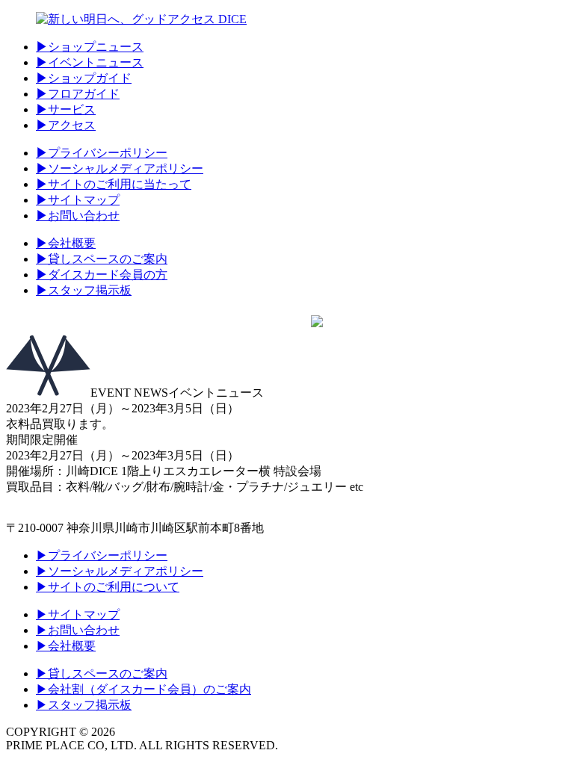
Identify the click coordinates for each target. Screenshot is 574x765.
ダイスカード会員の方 (101, 274)
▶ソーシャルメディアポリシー (119, 571)
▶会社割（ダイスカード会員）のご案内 (143, 689)
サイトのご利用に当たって (113, 184)
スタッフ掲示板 (84, 290)
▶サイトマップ (78, 614)
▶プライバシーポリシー (101, 555)
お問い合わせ (78, 215)
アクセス (66, 125)
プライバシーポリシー (101, 152)
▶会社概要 (66, 645)
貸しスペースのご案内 (101, 259)
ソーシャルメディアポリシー (119, 168)
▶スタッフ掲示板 (84, 705)
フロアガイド (78, 93)
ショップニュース (90, 46)
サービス (66, 109)
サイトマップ (78, 199)
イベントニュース (90, 62)
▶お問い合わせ (78, 630)
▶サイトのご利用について (107, 586)
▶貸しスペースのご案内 (101, 673)
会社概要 (66, 243)
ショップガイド (84, 78)
